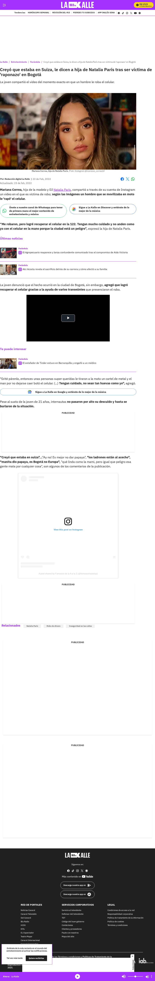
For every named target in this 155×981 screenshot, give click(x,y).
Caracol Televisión (28, 914)
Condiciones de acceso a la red (121, 910)
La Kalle (4, 62)
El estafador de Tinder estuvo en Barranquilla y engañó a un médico (59, 362)
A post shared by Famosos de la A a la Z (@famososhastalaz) (68, 573)
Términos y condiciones (117, 925)
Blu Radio (25, 922)
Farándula (35, 62)
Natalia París (62, 190)
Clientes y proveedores (72, 929)
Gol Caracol (26, 918)
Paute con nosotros (70, 933)
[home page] (77, 5)
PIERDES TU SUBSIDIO (84, 13)
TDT (63, 918)
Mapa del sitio (68, 937)
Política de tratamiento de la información (125, 918)
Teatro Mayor (26, 937)
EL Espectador (27, 933)
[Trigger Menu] (4, 5)
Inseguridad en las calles (80, 626)
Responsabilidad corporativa (120, 914)
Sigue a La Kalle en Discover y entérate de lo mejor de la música (104, 209)
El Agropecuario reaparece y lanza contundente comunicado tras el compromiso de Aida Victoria (75, 252)
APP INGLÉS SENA (106, 13)
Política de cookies (115, 922)
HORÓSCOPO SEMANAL (38, 13)
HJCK (23, 925)
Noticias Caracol (28, 910)
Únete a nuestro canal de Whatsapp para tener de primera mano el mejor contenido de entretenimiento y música (36, 211)
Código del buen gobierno (73, 922)
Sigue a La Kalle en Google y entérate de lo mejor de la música (70, 391)
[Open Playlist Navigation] (151, 976)
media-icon (77, 976)
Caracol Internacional (30, 940)
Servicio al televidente (71, 910)
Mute (123, 976)
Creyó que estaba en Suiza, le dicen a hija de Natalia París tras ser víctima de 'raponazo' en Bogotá (89, 62)
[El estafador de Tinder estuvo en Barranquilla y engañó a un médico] (8, 363)
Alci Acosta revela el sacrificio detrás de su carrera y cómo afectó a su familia (65, 269)
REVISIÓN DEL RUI (61, 13)
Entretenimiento (19, 62)
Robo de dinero (53, 626)
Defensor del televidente (72, 914)
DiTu (23, 929)
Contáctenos (67, 925)
